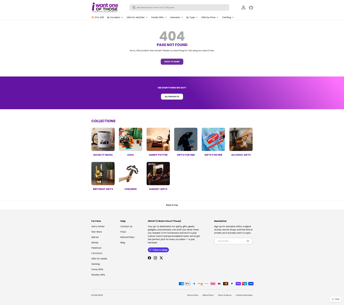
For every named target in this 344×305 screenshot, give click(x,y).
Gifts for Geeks (99, 258)
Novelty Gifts (98, 274)
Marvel (95, 237)
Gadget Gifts (158, 189)
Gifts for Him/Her (136, 17)
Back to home (172, 61)
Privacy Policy (192, 295)
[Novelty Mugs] (103, 139)
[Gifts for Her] (213, 139)
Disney (94, 242)
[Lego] (130, 139)
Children (131, 189)
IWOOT (100, 295)
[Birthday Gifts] (103, 173)
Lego (130, 154)
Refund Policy (127, 237)
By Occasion (113, 17)
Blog (122, 242)
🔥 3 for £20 (97, 17)
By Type (190, 17)
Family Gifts (157, 17)
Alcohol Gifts (241, 154)
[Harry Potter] (158, 139)
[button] (251, 7)
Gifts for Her (213, 154)
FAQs (123, 231)
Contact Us (126, 226)
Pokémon (96, 247)
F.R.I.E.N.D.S (96, 253)
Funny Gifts (97, 269)
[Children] (130, 173)
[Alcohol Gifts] (241, 139)
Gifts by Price (208, 17)
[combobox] (179, 7)
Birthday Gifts (103, 189)
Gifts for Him (186, 154)
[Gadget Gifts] (158, 173)
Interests (175, 17)
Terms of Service (224, 295)
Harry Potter (158, 154)
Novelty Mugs (103, 154)
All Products (172, 96)
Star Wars (96, 231)
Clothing (226, 17)
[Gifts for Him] (185, 139)
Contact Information (244, 295)
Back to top (172, 205)
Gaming (95, 264)
